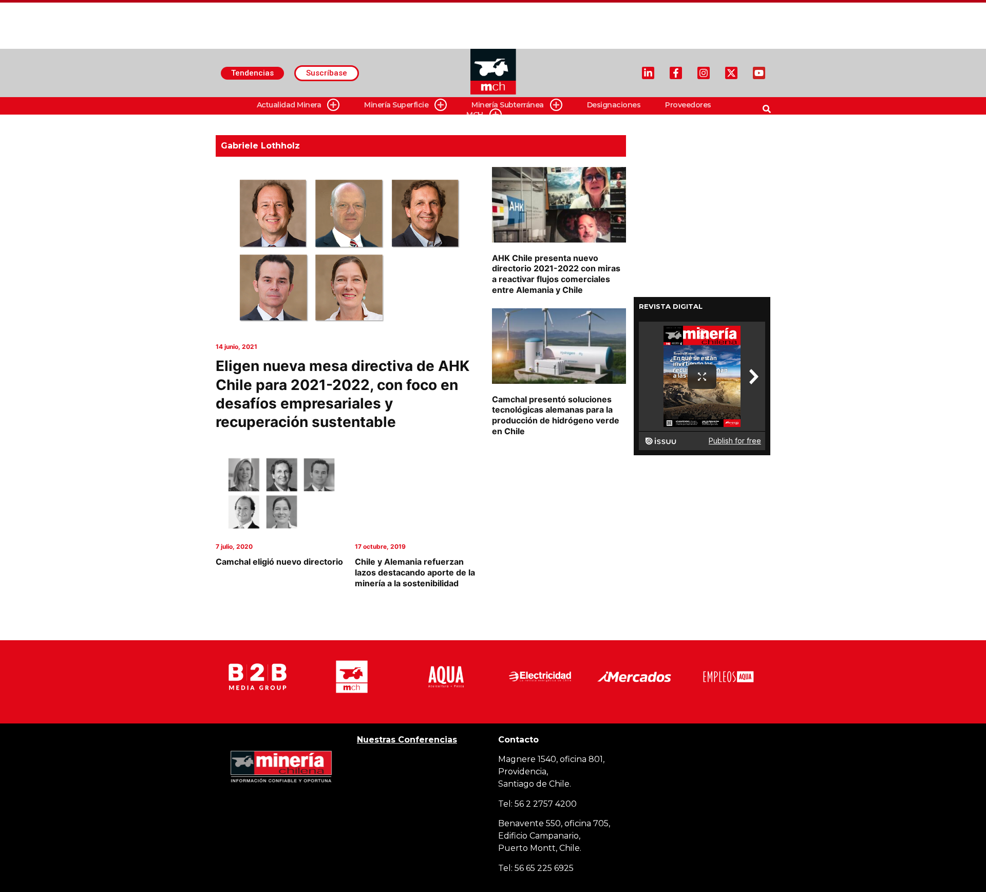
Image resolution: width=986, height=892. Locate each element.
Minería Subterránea (507, 104)
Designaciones (614, 104)
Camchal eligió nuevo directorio (279, 561)
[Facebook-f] (676, 73)
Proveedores (688, 104)
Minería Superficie (396, 104)
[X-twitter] (731, 73)
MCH (474, 114)
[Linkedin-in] (648, 73)
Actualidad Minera (289, 104)
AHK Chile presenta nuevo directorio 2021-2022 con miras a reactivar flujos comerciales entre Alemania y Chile (556, 274)
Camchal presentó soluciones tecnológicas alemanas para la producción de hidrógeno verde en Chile (555, 415)
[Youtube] (759, 73)
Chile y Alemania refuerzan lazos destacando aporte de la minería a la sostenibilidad (415, 572)
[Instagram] (703, 73)
